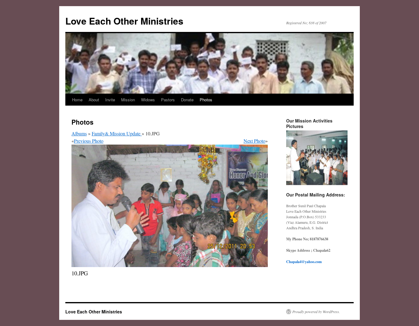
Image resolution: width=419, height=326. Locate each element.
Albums (79, 133)
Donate (187, 100)
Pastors (168, 100)
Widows (148, 100)
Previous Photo (88, 141)
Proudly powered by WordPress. (316, 311)
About (94, 100)
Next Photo (254, 141)
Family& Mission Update (117, 133)
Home (77, 100)
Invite (110, 100)
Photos (206, 100)
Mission (128, 100)
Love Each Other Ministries (124, 20)
